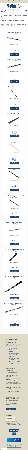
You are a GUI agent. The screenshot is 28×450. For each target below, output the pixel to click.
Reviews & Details (14, 44)
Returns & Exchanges (15, 361)
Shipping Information (14, 353)
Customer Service (13, 348)
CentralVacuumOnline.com (14, 447)
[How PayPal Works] (14, 441)
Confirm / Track (13, 354)
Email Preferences (14, 363)
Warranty (11, 356)
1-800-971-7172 (13, 342)
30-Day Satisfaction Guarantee (14, 359)
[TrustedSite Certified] (10, 419)
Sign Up (11, 409)
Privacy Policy (10, 444)
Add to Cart (14, 54)
